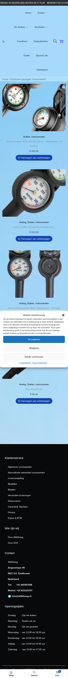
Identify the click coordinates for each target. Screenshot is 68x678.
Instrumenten (38, 136)
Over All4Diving (15, 537)
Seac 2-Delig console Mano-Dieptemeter (34, 227)
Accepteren (34, 339)
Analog (22, 222)
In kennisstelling (16, 478)
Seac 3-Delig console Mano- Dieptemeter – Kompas (34, 308)
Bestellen (12, 484)
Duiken (26, 136)
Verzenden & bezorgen (19, 495)
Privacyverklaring (39, 363)
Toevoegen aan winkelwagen (35, 157)
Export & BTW (15, 518)
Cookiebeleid (25, 363)
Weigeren (34, 348)
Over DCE (13, 543)
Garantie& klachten (18, 506)
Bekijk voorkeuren (34, 356)
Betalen (11, 489)
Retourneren (14, 501)
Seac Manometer (34, 389)
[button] (63, 315)
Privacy (11, 512)
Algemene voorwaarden (20, 467)
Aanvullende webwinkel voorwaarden (26, 472)
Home (5, 79)
